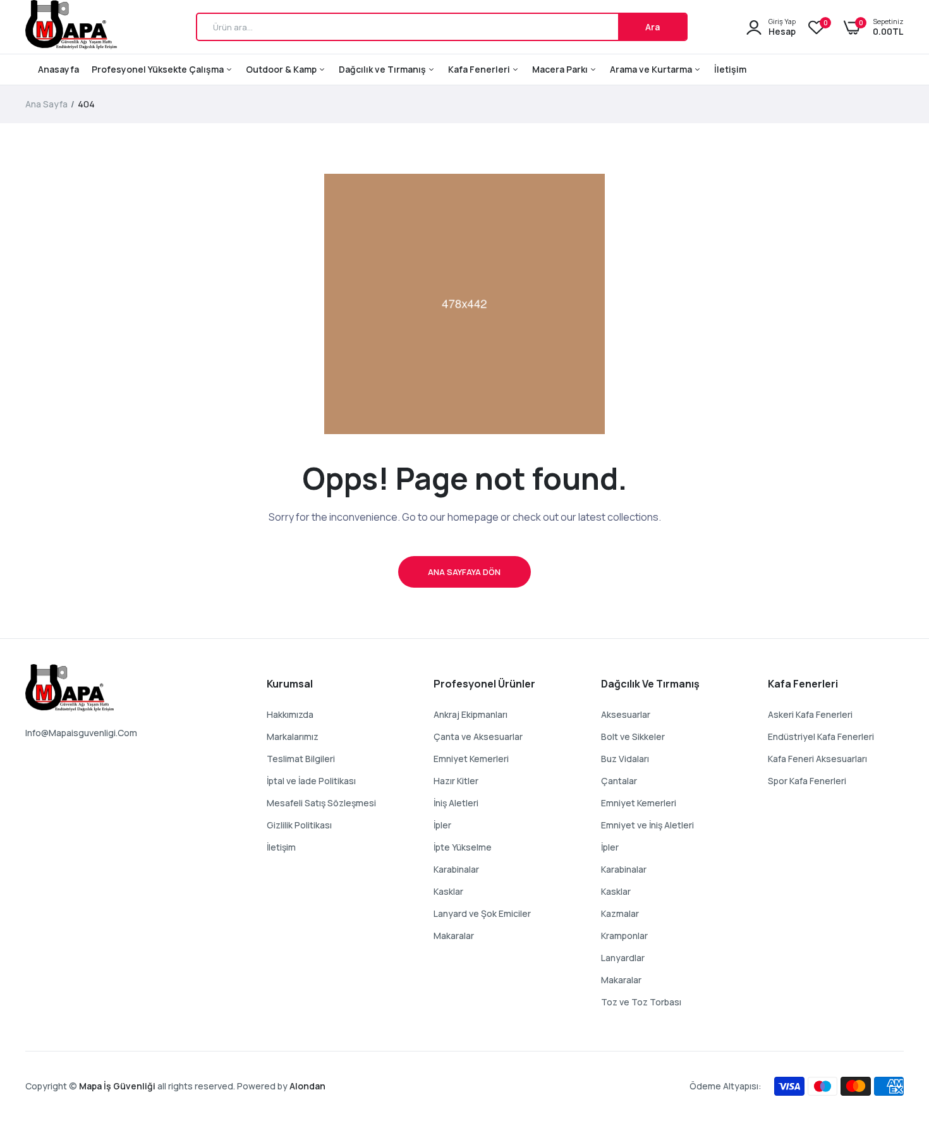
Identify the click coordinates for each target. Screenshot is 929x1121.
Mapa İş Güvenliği (117, 1086)
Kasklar (448, 891)
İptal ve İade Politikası (311, 781)
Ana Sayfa (46, 104)
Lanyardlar (623, 958)
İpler (442, 825)
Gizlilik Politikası (299, 825)
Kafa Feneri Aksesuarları (817, 759)
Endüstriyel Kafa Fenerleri (821, 736)
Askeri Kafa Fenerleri (810, 714)
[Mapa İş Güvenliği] (71, 27)
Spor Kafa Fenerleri (807, 781)
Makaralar (454, 936)
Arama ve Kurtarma (652, 69)
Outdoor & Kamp (282, 69)
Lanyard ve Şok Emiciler (482, 913)
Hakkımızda (290, 714)
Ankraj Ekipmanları (470, 714)
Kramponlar (624, 936)
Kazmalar (620, 913)
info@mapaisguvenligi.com (81, 733)
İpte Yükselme (463, 847)
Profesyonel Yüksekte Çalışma (159, 69)
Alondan (307, 1086)
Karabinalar (456, 869)
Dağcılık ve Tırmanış (383, 69)
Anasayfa (58, 69)
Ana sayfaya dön (464, 572)
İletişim (730, 69)
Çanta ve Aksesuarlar (478, 736)
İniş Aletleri (456, 803)
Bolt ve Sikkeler (633, 736)
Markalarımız (293, 736)
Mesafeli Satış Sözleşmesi (321, 803)
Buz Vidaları (625, 759)
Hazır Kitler (456, 781)
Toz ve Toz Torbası (641, 1002)
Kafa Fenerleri (480, 69)
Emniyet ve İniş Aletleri (647, 825)
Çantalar (619, 781)
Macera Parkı (561, 69)
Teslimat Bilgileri (301, 759)
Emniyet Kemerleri (471, 759)
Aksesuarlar (625, 714)
